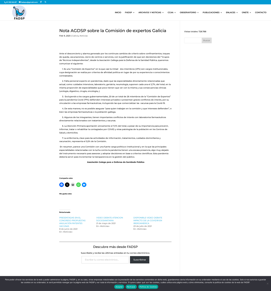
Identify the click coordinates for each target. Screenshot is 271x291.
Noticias (84, 35)
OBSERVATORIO (188, 12)
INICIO (118, 12)
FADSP (128, 12)
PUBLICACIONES (211, 12)
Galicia (75, 35)
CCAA (170, 12)
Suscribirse (139, 259)
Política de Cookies (148, 287)
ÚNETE (245, 12)
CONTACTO (260, 12)
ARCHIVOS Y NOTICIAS (149, 12)
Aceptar (119, 287)
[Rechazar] (267, 283)
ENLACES (230, 12)
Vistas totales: (191, 31)
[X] (45, 2)
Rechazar (131, 287)
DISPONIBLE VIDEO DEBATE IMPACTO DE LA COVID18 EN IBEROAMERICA (147, 220)
